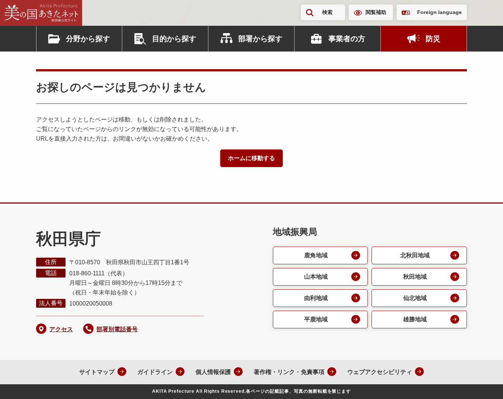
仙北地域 (415, 298)
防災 (433, 39)
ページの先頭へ (483, 383)
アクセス (61, 329)
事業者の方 (346, 39)
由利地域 (316, 298)
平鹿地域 (316, 319)
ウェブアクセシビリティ (379, 372)
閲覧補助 (376, 12)
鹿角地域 (316, 255)
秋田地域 (415, 276)
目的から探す (174, 39)
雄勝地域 (415, 319)
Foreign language (439, 12)
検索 (327, 12)
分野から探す (88, 39)
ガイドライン (155, 372)
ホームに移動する (251, 158)
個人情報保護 (213, 372)
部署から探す (260, 39)
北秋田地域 (415, 255)
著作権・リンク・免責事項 (289, 372)
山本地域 (316, 276)
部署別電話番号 (117, 329)
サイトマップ (97, 372)
